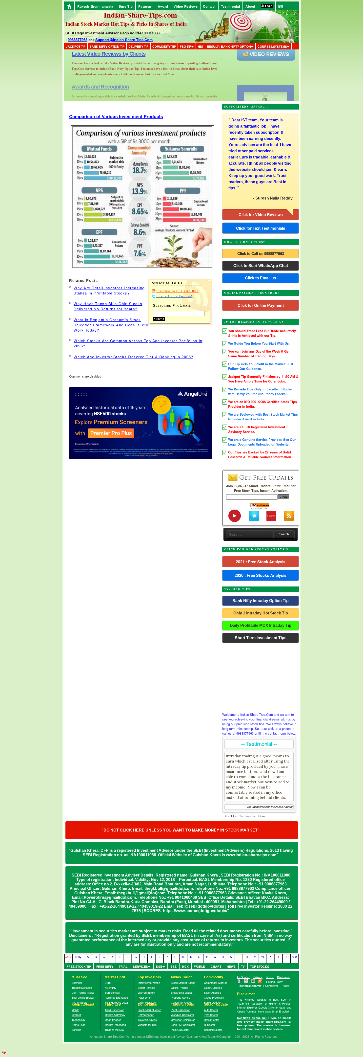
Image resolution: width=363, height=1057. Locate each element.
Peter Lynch (145, 997)
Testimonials (248, 816)
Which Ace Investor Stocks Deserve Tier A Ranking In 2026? (133, 356)
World (199, 966)
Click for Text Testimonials (260, 228)
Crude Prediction (214, 997)
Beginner (77, 983)
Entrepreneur (146, 1015)
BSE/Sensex (112, 992)
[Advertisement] (260, 676)
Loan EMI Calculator (183, 1025)
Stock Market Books (183, 983)
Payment (145, 6)
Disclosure (283, 977)
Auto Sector (211, 1010)
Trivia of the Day (114, 1030)
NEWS (231, 966)
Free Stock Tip (79, 966)
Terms (270, 977)
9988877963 (77, 39)
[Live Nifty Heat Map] (253, 982)
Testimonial (230, 6)
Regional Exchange (116, 997)
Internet (76, 1015)
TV (243, 966)
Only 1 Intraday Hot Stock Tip (260, 613)
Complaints (272, 986)
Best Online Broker (83, 997)
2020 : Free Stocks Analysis (260, 575)
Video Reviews (186, 6)
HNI (200, 46)
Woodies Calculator (182, 1015)
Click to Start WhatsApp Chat (260, 266)
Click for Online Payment (261, 305)
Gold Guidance (213, 988)
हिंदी (280, 6)
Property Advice (180, 997)
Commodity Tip (164, 46)
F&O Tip (185, 46)
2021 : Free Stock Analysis (260, 561)
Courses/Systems (272, 46)
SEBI (108, 983)
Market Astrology (115, 1015)
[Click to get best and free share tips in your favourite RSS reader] (260, 982)
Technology (78, 1020)
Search (284, 534)
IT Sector (209, 1025)
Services (140, 966)
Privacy (257, 977)
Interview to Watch (149, 983)
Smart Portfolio (146, 988)
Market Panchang (115, 1025)
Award (163, 6)
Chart (216, 966)
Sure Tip (126, 6)
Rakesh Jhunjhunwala (95, 6)
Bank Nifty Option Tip (106, 46)
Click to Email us (260, 278)
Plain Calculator (180, 1030)
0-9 (294, 956)
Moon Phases (113, 1020)
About (250, 6)
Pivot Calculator (180, 1010)
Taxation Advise (147, 1020)
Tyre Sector (211, 1015)
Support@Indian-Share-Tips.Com (124, 39)
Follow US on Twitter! (174, 296)
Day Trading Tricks (83, 992)
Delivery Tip (138, 46)
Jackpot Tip (75, 46)
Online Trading (179, 988)
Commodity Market (215, 983)
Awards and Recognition (100, 54)
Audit (286, 986)
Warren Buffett (146, 992)
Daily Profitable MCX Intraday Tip (260, 625)
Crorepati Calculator (183, 1020)
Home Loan (78, 1025)
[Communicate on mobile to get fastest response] (239, 982)
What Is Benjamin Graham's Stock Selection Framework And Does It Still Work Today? (111, 325)
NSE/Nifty (110, 988)
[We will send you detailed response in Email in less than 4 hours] (246, 982)
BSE (173, 966)
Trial (123, 966)
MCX (185, 966)
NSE (159, 966)
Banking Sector (213, 1030)
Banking (76, 1030)
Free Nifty (104, 966)
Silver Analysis (213, 992)
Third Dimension (114, 1010)
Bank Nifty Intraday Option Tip (260, 601)
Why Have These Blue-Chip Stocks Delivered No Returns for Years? (108, 306)
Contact (209, 6)
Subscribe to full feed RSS (177, 291)
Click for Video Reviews (261, 214)
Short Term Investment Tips (260, 638)
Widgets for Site (147, 1025)
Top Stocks (259, 966)
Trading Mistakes (82, 988)
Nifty (78, 956)
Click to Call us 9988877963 (260, 253)
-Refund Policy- (274, 982)
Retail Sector (211, 1020)
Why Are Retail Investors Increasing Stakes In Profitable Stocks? (109, 290)
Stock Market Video (149, 1010)
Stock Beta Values (182, 992)
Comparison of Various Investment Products (116, 116)
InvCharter (243, 977)
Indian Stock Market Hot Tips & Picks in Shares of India (126, 23)
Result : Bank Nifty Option (229, 46)
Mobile (75, 1010)
